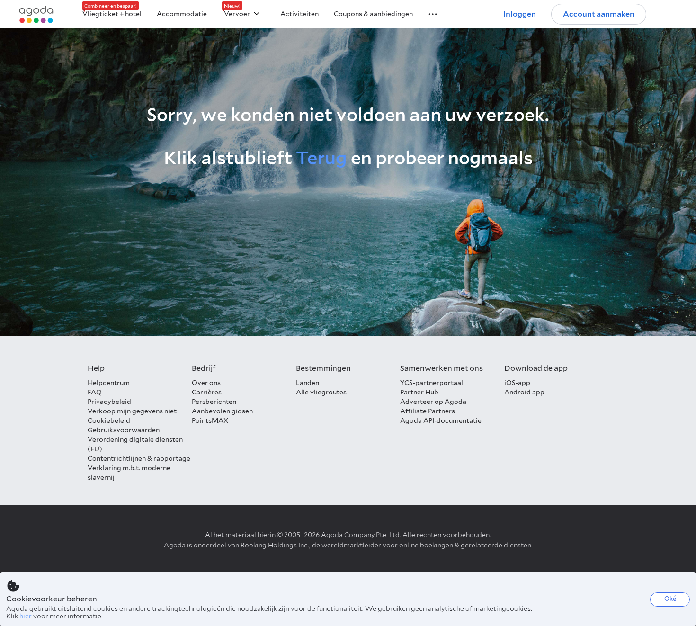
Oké (670, 598)
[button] (427, 13)
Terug (321, 158)
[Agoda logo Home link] (36, 14)
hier (25, 616)
